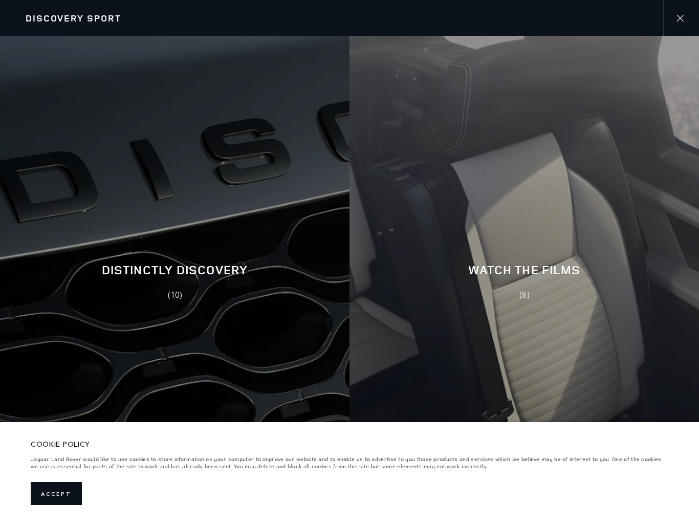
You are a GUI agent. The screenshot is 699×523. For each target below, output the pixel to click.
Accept (56, 493)
